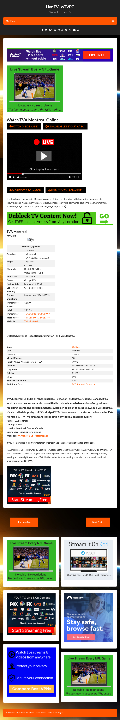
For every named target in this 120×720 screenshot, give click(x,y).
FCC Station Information (84, 384)
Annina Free (45, 713)
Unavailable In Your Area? (65, 126)
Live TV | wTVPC (60, 6)
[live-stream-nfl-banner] (35, 114)
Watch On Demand (24, 126)
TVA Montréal (31, 321)
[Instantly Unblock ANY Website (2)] (60, 227)
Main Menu (10, 21)
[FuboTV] (29, 505)
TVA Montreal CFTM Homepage (32, 435)
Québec (75, 347)
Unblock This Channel (65, 190)
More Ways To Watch (25, 190)
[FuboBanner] (60, 63)
